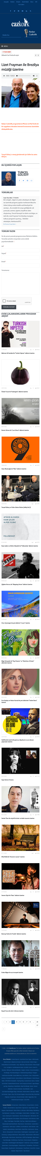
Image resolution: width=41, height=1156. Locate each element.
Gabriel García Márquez (30, 1121)
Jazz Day (5, 1086)
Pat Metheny (14, 1140)
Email (3, 262)
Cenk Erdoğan (19, 1113)
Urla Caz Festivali (20, 1097)
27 (37, 1025)
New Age (33, 1091)
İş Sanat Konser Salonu (30, 1081)
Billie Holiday (30, 1110)
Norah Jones (19, 1137)
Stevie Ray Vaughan (13, 1145)
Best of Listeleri (29, 1064)
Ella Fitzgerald (9, 1118)
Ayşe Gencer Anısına (7, 780)
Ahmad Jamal (15, 1105)
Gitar (30, 1075)
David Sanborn (16, 1116)
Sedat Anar (26, 1142)
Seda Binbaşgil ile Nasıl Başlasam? (16, 1142)
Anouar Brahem (30, 1105)
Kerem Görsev (17, 1132)
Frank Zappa (10, 1121)
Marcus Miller (22, 1134)
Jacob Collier (35, 1124)
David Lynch (9, 1116)
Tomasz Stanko (4, 1148)
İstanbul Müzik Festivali (13, 1083)
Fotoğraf (35, 1072)
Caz (5, 1067)
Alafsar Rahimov (22, 1105)
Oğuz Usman (36, 1137)
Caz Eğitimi (9, 1067)
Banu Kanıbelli (9, 1110)
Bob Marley (36, 1110)
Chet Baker (32, 1113)
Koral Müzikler (26, 1089)
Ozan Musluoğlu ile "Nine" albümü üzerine (13, 469)
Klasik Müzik (25, 2)
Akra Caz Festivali (25, 1062)
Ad (2, 246)
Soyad (3, 253)
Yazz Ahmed (26, 1151)
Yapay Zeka (31, 1097)
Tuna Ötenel (26, 1148)
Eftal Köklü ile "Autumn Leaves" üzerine (13, 857)
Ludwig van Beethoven (13, 1134)
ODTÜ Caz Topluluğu (27, 1137)
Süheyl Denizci (22, 1145)
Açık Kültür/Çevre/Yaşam (25, 1059)
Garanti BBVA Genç (17, 1075)
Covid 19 (35, 1067)
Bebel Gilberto (17, 1110)
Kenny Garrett (10, 1132)
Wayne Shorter (19, 1151)
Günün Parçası (35, 1078)
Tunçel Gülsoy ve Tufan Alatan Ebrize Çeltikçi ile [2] (16, 507)
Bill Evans (24, 1110)
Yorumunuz (5, 270)
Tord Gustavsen (19, 1148)
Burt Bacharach (5, 1113)
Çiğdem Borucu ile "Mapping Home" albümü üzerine (16, 584)
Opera (9, 1094)
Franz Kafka (16, 1121)
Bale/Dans (22, 1064)
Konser (31, 1086)
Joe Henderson (24, 1126)
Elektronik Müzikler (16, 1070)
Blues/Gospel (36, 1064)
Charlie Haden (26, 1113)
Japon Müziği (35, 1083)
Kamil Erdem (18, 1129)
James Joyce (12, 1126)
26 (37, 1022)
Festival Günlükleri (34, 1070)
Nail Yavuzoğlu (5, 1137)
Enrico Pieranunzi (24, 1118)
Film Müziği (6, 1072)
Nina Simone (12, 1137)
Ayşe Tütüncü (32, 1107)
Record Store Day (30, 1094)
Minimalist (19, 1091)
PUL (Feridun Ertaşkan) (20, 1094)
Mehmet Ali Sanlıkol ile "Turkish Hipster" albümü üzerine (17, 353)
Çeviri (30, 1067)
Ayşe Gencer (25, 1107)
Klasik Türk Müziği (25, 1086)
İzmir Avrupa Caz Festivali (26, 1083)
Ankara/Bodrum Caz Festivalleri (9, 1064)
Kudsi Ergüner (25, 1132)
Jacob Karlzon (6, 1126)
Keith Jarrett (31, 1129)
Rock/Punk (36, 1094)
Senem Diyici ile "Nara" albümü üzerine (12, 895)
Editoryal (9, 1070)
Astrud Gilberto (11, 1107)
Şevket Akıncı (5, 1145)
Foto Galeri (21, 4)
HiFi (36, 2)
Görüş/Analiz (35, 1075)
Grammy (3, 1078)
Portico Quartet (27, 1140)
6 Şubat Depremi (15, 1059)
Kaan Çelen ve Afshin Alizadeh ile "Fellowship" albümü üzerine (19, 546)
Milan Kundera (29, 1134)
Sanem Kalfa (5, 1142)
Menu (5, 46)
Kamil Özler (25, 1129)
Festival (27, 1070)
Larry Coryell (32, 1132)
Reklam (12, 2)
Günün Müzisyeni (28, 1078)
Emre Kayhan (16, 1118)
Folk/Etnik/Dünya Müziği (26, 1072)
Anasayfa (6, 2)
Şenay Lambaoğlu (34, 1142)
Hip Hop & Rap (20, 1081)
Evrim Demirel (32, 1118)
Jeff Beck (18, 1126)
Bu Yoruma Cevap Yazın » (9, 224)
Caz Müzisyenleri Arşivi (18, 1067)
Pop (13, 1094)
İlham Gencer (21, 1124)
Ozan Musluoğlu (7, 1140)
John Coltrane (32, 1126)
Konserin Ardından (18, 1089)
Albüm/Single (33, 1062)
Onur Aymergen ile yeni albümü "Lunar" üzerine (15, 623)
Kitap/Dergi (11, 1086)
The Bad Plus (29, 1145)
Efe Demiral (33, 1116)
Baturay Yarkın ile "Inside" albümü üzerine (13, 934)
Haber (3, 1081)
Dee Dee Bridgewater (25, 1116)
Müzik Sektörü (26, 1091)
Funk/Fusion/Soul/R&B (7, 1075)
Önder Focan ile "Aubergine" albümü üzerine (14, 392)
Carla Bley (12, 1113)
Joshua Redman (11, 1129)
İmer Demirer (28, 1124)
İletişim (18, 2)
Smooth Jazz (13, 1097)
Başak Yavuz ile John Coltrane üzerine (12, 1011)
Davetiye (4, 1070)
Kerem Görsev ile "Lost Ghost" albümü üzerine (15, 430)
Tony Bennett (12, 1148)
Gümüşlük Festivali (10, 1078)
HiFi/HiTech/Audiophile (10, 1081)
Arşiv (18, 1064)
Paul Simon (20, 1140)
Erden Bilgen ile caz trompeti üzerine (12, 972)
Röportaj (7, 1097)
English (23, 1070)
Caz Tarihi (26, 1067)
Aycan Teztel (18, 1107)
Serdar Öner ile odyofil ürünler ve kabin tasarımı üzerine (17, 818)
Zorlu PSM (26, 1099)
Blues (31, 2)
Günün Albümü (19, 1078)
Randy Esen (34, 1140)
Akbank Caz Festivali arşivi (10, 55)
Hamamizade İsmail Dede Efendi (9, 1124)
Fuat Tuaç (22, 1121)
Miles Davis (36, 1134)
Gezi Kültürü (25, 1075)
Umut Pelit (32, 1148)
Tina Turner (35, 1145)
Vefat (26, 1097)
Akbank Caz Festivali (16, 1062)
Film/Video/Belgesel (15, 1072)
